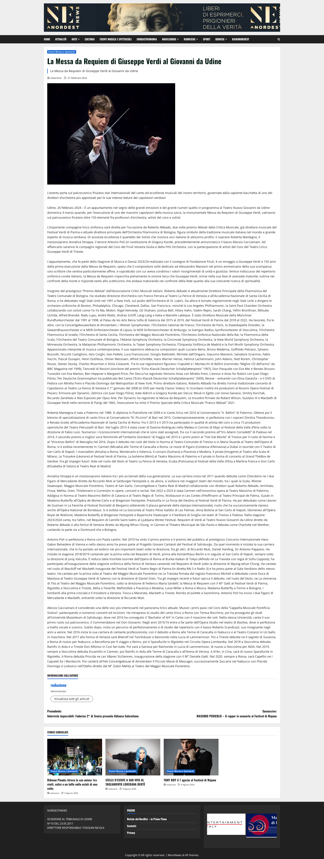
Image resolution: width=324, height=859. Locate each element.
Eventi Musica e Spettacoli (116, 39)
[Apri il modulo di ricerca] (279, 39)
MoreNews (174, 855)
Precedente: (93, 713)
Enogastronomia (147, 39)
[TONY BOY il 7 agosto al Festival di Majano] (191, 757)
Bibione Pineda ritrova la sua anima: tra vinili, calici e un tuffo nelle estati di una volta (72, 784)
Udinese (219, 39)
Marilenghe (169, 39)
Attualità (60, 39)
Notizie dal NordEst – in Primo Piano (147, 819)
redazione (56, 78)
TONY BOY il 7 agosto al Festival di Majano (190, 780)
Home (47, 39)
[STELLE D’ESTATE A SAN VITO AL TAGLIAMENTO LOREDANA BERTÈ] (132, 757)
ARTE (74, 39)
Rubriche (189, 39)
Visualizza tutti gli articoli (71, 699)
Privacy (131, 833)
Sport (206, 39)
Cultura (90, 39)
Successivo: (237, 713)
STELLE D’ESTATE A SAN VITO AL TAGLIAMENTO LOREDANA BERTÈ (125, 782)
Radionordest (240, 39)
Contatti (131, 826)
